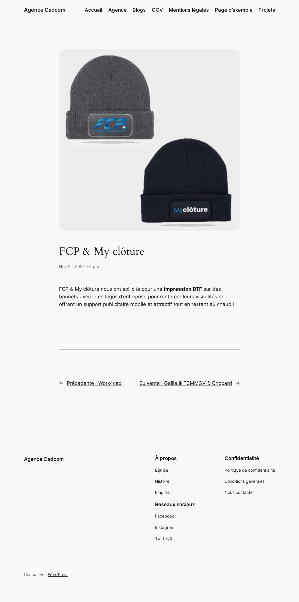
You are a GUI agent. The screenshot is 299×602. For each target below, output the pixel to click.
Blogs (139, 10)
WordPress (58, 574)
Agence (117, 10)
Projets (266, 10)
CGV (157, 10)
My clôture (87, 289)
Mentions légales (189, 10)
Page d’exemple (234, 10)
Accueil (93, 10)
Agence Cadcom (44, 10)
